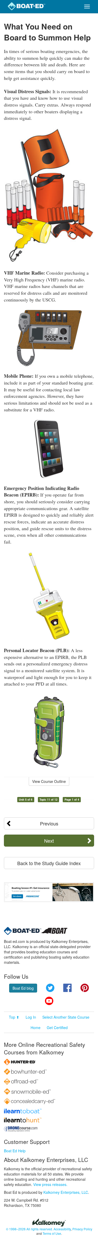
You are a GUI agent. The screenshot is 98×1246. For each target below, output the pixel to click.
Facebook (67, 988)
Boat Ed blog (23, 988)
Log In (31, 1017)
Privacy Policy (82, 1229)
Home (36, 1027)
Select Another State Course (65, 1017)
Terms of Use (52, 1233)
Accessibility (62, 1229)
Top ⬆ (14, 1017)
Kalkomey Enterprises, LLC (65, 1192)
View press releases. (50, 1184)
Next (49, 840)
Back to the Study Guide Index (49, 863)
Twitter (50, 988)
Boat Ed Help (15, 1150)
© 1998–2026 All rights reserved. (29, 1229)
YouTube (49, 1001)
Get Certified (57, 1027)
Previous (49, 823)
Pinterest (84, 988)
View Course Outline (49, 781)
